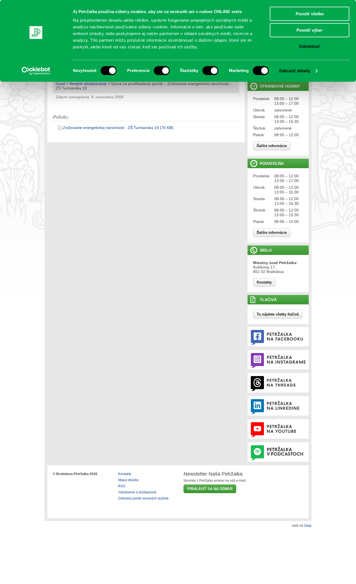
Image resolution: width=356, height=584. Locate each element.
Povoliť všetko (310, 13)
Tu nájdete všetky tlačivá (278, 314)
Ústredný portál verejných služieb (143, 498)
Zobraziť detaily (294, 70)
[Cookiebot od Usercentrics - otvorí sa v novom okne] (36, 71)
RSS (121, 486)
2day (308, 526)
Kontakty (264, 282)
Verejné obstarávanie (88, 83)
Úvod (60, 83)
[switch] (162, 70)
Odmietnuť (309, 46)
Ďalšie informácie (272, 146)
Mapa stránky (128, 480)
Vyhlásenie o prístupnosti (137, 492)
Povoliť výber (309, 30)
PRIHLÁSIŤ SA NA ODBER (210, 489)
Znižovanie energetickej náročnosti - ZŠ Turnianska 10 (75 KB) (118, 127)
